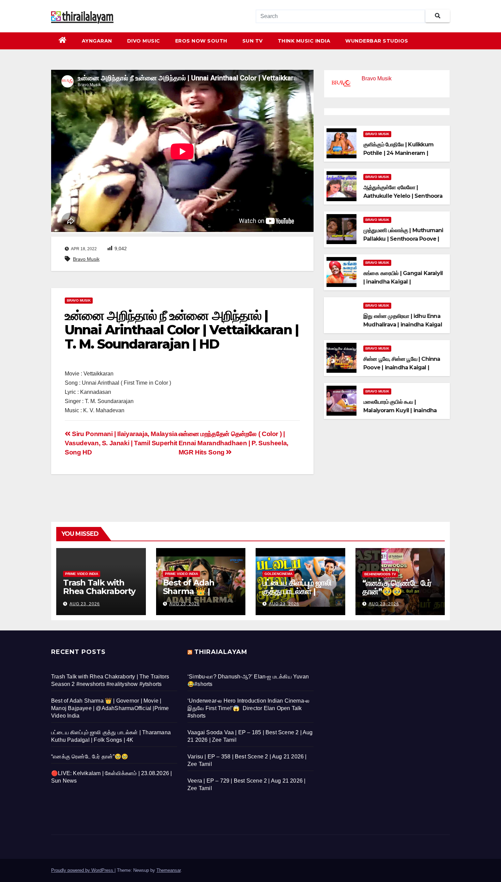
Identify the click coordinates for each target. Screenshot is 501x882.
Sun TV (252, 41)
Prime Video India (81, 574)
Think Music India (304, 41)
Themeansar (168, 870)
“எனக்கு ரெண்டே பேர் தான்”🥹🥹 (397, 587)
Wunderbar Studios (376, 41)
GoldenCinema (278, 574)
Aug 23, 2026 (85, 604)
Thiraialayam (220, 652)
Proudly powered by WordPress (83, 870)
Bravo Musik (86, 259)
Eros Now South (201, 41)
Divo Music (143, 41)
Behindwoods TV (380, 574)
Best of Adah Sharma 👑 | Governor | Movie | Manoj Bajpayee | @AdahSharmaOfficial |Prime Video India (110, 708)
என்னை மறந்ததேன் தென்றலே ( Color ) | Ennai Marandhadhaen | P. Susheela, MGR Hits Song (233, 443)
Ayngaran (97, 41)
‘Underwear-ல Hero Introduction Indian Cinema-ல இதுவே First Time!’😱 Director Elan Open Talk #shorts (248, 708)
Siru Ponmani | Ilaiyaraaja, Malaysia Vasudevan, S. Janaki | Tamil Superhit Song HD (121, 443)
